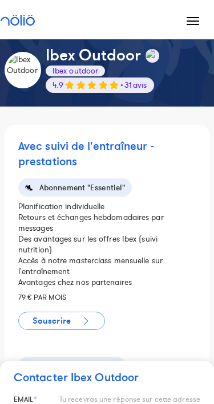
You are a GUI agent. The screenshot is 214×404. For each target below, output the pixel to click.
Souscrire (52, 321)
